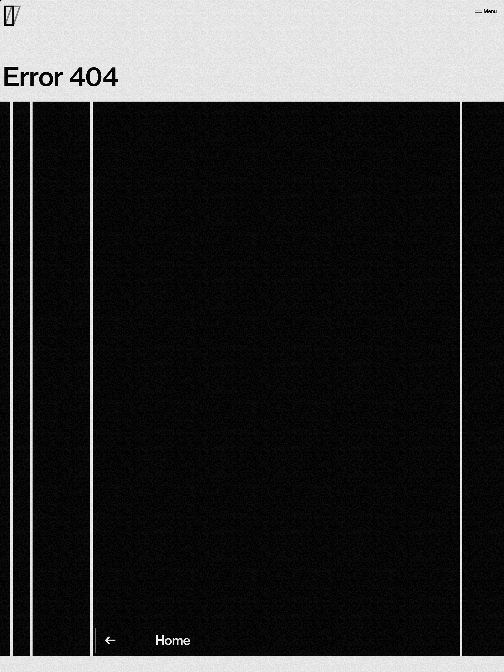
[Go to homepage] (12, 15)
